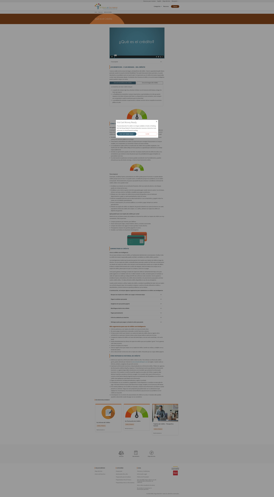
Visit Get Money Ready (127, 134)
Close (147, 134)
